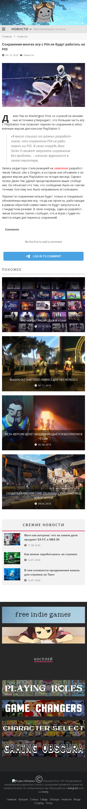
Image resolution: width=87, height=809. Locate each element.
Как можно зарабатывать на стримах (50, 554)
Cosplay (39, 803)
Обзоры (54, 799)
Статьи (34, 799)
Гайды (44, 799)
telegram (73, 788)
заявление (61, 168)
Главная (7, 36)
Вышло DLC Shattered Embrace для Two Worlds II (43, 380)
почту (45, 792)
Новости (20, 29)
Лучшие (23, 799)
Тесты (49, 803)
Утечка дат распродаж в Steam (43, 321)
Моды (77, 799)
